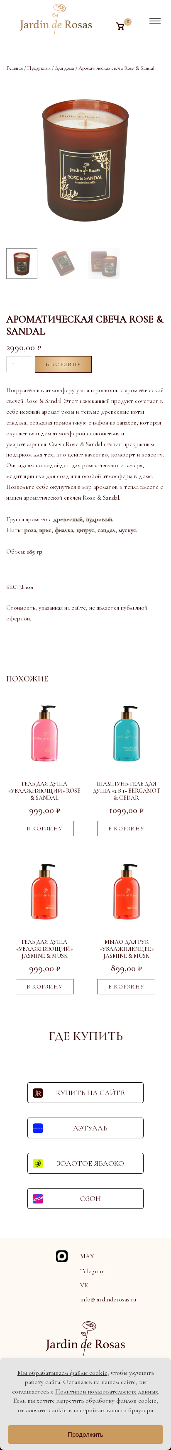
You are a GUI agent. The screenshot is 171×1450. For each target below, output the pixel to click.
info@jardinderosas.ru (108, 1299)
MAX (87, 1256)
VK (84, 1285)
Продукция (39, 68)
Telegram (92, 1271)
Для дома (64, 68)
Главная (14, 68)
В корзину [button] (45, 828)
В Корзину (63, 364)
